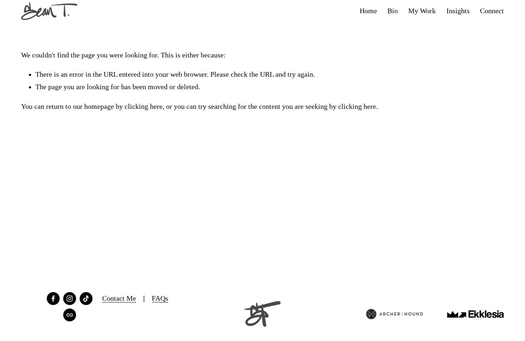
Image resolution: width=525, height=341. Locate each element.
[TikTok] (86, 298)
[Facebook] (53, 298)
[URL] (69, 315)
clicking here (143, 106)
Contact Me (119, 298)
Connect (492, 11)
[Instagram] (69, 298)
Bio (393, 11)
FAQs (160, 298)
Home (368, 11)
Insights (458, 11)
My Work (422, 11)
